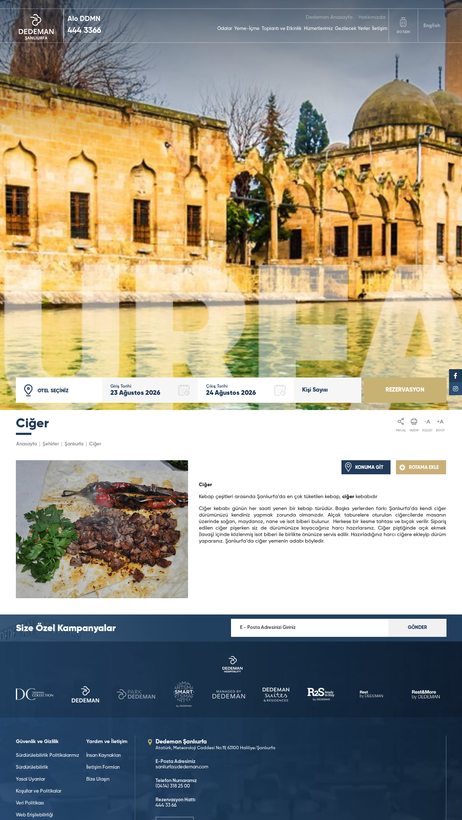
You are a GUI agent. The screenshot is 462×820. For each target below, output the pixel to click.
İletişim (379, 28)
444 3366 (84, 31)
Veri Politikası (30, 803)
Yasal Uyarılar (30, 779)
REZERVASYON (404, 390)
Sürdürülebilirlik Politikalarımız (47, 755)
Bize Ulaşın (97, 779)
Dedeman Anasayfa (329, 17)
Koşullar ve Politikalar (38, 791)
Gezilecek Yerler (352, 28)
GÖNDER (417, 627)
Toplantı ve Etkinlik (282, 28)
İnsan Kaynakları (103, 755)
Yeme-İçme (247, 28)
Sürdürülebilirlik (32, 767)
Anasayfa (26, 444)
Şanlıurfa (74, 444)
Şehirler (51, 444)
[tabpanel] (231, 205)
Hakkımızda (371, 17)
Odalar (224, 28)
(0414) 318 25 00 (173, 786)
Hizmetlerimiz (318, 28)
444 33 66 (166, 805)
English (431, 25)
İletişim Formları (103, 767)
